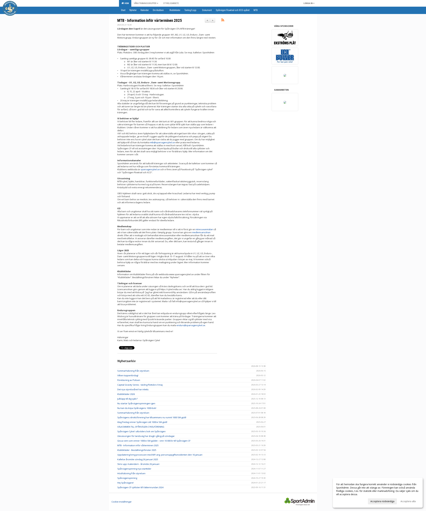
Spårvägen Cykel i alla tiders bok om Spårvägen (141, 431)
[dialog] (378, 493)
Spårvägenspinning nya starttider (134, 468)
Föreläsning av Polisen (128, 380)
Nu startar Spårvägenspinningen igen (136, 403)
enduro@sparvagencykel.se (191, 325)
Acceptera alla (408, 501)
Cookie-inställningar (121, 501)
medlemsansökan (201, 232)
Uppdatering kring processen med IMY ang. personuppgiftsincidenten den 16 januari (159, 454)
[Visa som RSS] (222, 20)
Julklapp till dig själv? (127, 398)
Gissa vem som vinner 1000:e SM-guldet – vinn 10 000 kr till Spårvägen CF (153, 440)
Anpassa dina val (345, 500)
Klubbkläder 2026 (126, 394)
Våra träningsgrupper (145, 3)
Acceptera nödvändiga (382, 501)
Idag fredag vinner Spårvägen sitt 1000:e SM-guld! (142, 422)
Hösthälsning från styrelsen (131, 473)
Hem (126, 3)
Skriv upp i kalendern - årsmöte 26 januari (138, 464)
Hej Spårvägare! (125, 482)
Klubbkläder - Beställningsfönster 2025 (136, 450)
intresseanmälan (204, 229)
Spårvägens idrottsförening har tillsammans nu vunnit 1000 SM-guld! (151, 417)
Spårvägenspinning (127, 478)
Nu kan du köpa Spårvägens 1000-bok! (136, 408)
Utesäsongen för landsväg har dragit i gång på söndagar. (146, 436)
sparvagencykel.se (150, 169)
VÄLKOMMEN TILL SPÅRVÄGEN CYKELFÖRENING (140, 426)
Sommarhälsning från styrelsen (133, 370)
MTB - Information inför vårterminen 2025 (149, 20)
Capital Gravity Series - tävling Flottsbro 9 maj (140, 384)
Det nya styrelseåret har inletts (133, 389)
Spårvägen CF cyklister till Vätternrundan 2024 (140, 487)
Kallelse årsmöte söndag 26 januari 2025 (137, 459)
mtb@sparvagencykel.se (162, 142)
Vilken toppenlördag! (127, 375)
